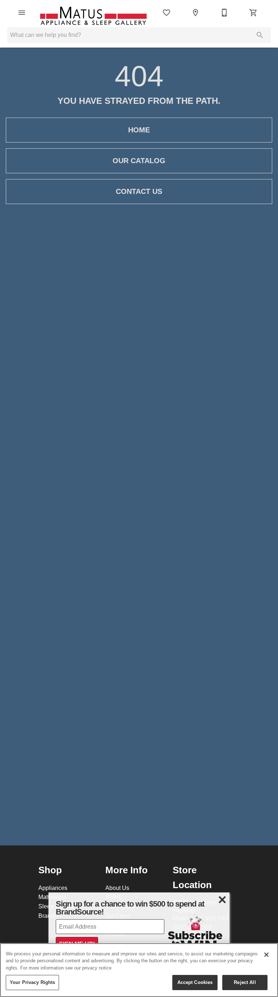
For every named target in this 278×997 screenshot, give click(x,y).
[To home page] (93, 13)
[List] (166, 12)
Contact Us (139, 191)
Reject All (245, 982)
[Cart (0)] (253, 12)
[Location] (195, 12)
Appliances (52, 887)
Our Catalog (139, 160)
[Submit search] (260, 35)
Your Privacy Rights (32, 982)
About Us (117, 887)
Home (139, 130)
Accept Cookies (195, 982)
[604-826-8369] (224, 12)
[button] (21, 12)
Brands (47, 915)
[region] (139, 970)
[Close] (266, 955)
